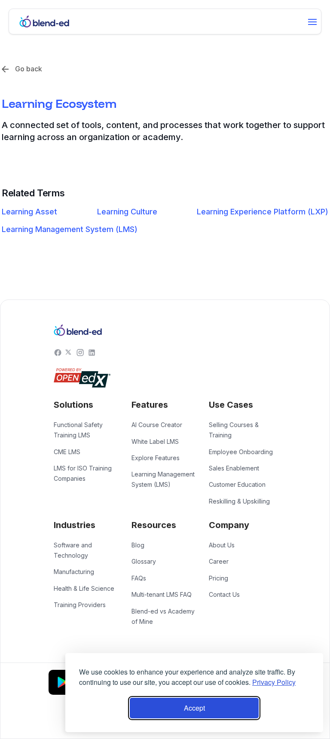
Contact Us (224, 594)
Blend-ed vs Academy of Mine (163, 616)
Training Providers (80, 604)
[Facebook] (58, 352)
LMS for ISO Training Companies (83, 473)
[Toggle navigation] (312, 22)
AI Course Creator (156, 424)
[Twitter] (69, 352)
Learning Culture (127, 211)
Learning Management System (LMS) (70, 229)
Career (219, 561)
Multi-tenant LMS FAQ (161, 594)
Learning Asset (29, 211)
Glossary (143, 561)
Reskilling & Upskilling (239, 501)
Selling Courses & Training (234, 430)
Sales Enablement (234, 468)
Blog (137, 545)
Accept (194, 708)
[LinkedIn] (92, 352)
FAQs (138, 578)
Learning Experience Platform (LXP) (262, 211)
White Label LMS (155, 441)
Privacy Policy (274, 682)
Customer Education (237, 484)
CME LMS (67, 451)
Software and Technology (73, 550)
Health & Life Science (84, 588)
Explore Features (155, 457)
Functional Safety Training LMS (78, 430)
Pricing (218, 578)
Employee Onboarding (241, 451)
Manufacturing (74, 571)
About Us (222, 545)
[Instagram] (80, 352)
